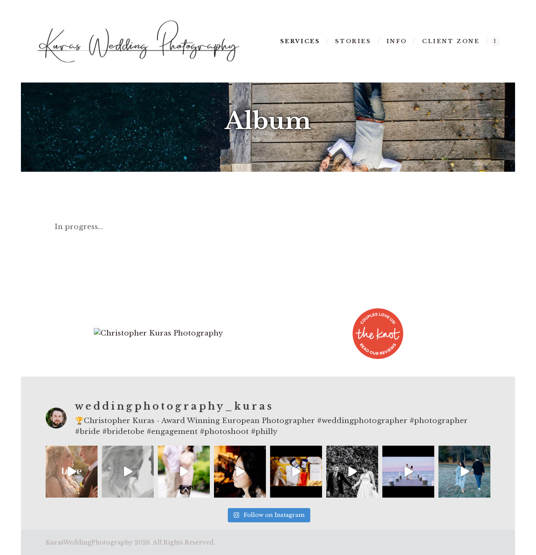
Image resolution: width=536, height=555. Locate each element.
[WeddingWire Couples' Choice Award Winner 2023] (158, 333)
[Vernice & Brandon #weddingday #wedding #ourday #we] (408, 472)
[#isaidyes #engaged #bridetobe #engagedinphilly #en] (184, 472)
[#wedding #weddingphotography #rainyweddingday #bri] (128, 472)
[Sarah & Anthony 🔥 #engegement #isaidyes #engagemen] (464, 472)
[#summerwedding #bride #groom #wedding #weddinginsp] (296, 472)
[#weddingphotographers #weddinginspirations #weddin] (72, 472)
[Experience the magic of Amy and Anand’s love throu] (352, 472)
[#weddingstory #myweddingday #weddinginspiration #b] (240, 472)
